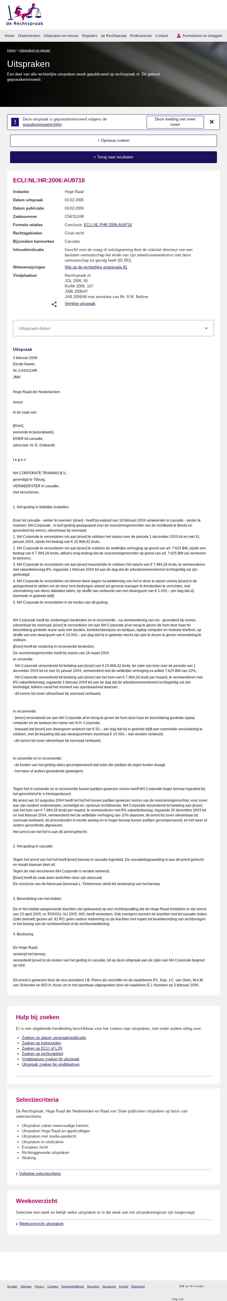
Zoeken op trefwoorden (41, 1043)
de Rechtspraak (114, 36)
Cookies (52, 1286)
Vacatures (109, 1286)
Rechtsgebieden (27, 233)
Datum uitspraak (28, 200)
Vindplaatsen (25, 275)
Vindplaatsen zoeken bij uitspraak (51, 1059)
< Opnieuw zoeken (113, 140)
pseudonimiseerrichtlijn (42, 124)
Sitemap (26, 1286)
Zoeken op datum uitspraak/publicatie (54, 1037)
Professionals (141, 36)
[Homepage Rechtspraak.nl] (22, 13)
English (12, 1286)
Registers (90, 36)
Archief (123, 1286)
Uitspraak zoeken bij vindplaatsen (51, 1064)
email (216, 1286)
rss (209, 1286)
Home (9, 36)
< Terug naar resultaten (113, 157)
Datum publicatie (28, 208)
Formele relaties (28, 225)
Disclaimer (138, 1286)
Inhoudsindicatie (28, 249)
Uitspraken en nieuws (61, 36)
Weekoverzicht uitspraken (41, 1223)
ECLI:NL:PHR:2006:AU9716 (108, 225)
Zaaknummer (25, 216)
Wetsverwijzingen (29, 267)
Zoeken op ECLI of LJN (42, 1048)
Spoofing (93, 1286)
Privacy (39, 1286)
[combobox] (113, 328)
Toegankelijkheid (72, 1286)
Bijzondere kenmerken (33, 241)
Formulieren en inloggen (202, 36)
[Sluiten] (212, 122)
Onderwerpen (29, 36)
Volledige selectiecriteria (40, 1173)
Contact (161, 36)
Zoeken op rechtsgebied (42, 1053)
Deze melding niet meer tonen (175, 122)
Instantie (21, 191)
